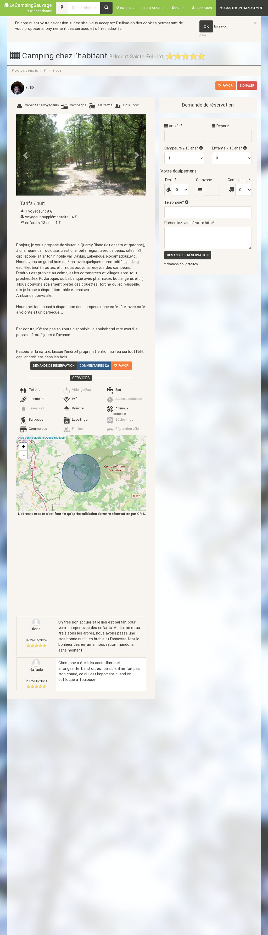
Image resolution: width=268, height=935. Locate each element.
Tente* (170, 180)
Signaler (247, 85)
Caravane (204, 180)
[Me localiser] (62, 8)
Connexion (203, 8)
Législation (151, 8)
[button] (26, 155)
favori (227, 85)
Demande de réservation (54, 366)
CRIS (29, 87)
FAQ (178, 8)
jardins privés (26, 71)
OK (206, 26)
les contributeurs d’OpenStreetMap (42, 437)
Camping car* (239, 180)
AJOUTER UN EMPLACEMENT (243, 8)
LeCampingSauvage (30, 7)
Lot (58, 71)
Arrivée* (175, 126)
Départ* (223, 126)
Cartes (125, 8)
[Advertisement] (77, 566)
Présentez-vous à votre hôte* (189, 223)
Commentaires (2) (94, 366)
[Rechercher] (106, 8)
